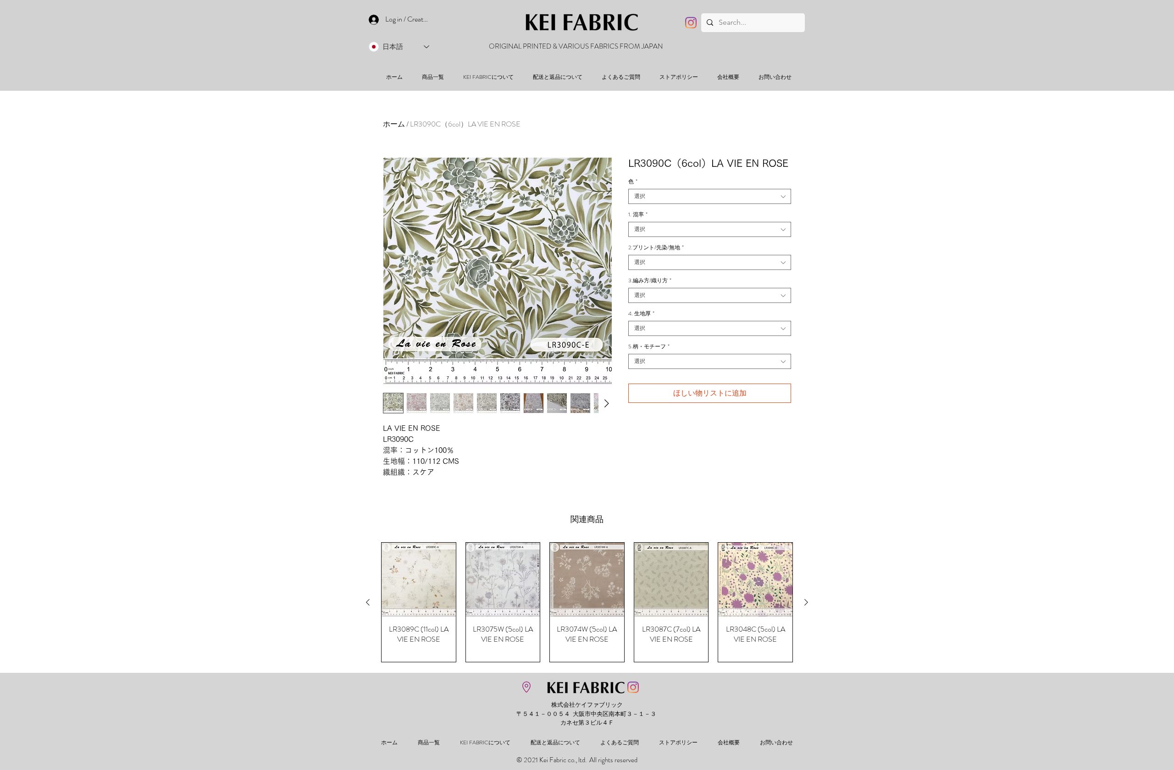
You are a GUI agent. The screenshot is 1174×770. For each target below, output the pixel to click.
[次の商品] (806, 602)
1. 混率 (638, 214)
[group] (587, 602)
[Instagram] (691, 22)
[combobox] (709, 196)
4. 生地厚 (641, 313)
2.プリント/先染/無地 (656, 247)
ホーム (394, 124)
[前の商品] (367, 602)
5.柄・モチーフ (649, 346)
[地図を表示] (526, 687)
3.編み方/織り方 (649, 280)
